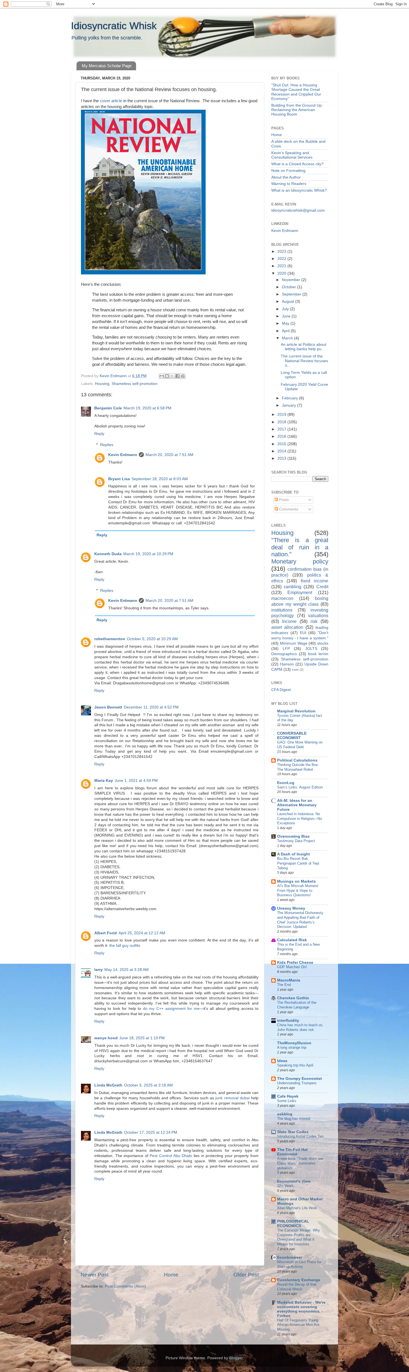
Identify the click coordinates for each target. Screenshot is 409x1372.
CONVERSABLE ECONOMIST (292, 735)
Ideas (282, 1061)
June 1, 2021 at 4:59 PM (136, 780)
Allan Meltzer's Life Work (297, 1208)
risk (314, 621)
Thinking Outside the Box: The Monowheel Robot (298, 767)
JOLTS (311, 649)
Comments (288, 509)
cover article (111, 101)
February (290, 398)
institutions (281, 609)
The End (284, 985)
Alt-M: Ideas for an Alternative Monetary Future (297, 805)
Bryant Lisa (119, 479)
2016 (282, 436)
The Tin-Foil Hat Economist (292, 1152)
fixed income (314, 580)
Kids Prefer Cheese (295, 962)
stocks (322, 643)
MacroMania (288, 980)
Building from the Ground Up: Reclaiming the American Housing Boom (297, 109)
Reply (99, 434)
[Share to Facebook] (177, 376)
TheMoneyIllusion (294, 1043)
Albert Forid (105, 933)
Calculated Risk (292, 940)
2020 (282, 273)
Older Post (246, 1275)
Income (289, 621)
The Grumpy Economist (299, 1078)
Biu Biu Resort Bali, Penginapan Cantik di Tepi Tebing (298, 863)
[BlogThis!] (167, 376)
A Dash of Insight (293, 854)
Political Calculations (297, 760)
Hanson (287, 664)
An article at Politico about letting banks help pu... (303, 346)
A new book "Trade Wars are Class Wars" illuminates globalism (300, 1163)
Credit (322, 586)
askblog (284, 1114)
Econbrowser (289, 1257)
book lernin (318, 654)
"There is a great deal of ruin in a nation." (299, 547)
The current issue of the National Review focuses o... (304, 360)
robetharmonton (109, 639)
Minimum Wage (293, 643)
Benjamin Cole (108, 408)
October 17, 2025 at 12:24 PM (150, 1132)
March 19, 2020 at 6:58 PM (147, 408)
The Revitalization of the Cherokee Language (296, 1004)
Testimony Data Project (296, 841)
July (286, 309)
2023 (282, 251)
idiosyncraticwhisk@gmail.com (298, 210)
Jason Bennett (108, 707)
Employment (299, 592)
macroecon (282, 598)
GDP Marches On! (292, 967)
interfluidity (288, 1020)
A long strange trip (291, 1047)
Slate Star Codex (293, 1132)
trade (295, 669)
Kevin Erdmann (122, 455)
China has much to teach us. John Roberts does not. (300, 1027)
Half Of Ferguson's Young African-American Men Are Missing (298, 1324)
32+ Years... (287, 1186)
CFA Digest (281, 690)
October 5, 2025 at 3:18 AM (148, 1085)
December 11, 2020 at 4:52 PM (151, 707)
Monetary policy (299, 561)
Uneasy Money (291, 908)
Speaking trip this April (295, 1065)
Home (171, 1275)
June (287, 316)
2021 (282, 266)
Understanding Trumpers (297, 1083)
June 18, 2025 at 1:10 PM (142, 1038)
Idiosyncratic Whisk (114, 25)
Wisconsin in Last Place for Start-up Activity (299, 1264)
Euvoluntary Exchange (298, 1280)
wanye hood (106, 1038)
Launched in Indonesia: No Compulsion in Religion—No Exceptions (299, 818)
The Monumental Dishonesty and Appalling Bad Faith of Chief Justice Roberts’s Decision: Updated (300, 920)
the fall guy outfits (124, 945)
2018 (282, 422)
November (291, 280)
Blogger (236, 1358)
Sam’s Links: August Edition (300, 787)
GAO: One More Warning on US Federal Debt (299, 744)
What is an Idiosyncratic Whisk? (299, 190)
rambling (292, 586)
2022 (282, 259)
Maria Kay (103, 780)
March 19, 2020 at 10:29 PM (148, 554)
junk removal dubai (232, 1098)
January (289, 405)
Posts (283, 500)
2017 (282, 429)
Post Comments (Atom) (125, 1286)
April (286, 331)
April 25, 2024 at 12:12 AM (142, 933)
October (289, 287)
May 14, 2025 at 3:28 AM (126, 970)
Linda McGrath (108, 1085)
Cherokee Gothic (293, 998)
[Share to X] (172, 376)
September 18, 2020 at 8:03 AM (160, 479)
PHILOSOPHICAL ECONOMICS (293, 1223)
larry (98, 970)
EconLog (285, 783)
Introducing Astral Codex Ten (300, 1136)
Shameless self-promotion (134, 384)
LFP (286, 649)
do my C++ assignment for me (171, 1009)
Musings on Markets (296, 881)
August (288, 301)
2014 (282, 451)
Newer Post (95, 1275)
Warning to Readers (288, 184)
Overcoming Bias (293, 836)
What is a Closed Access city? (297, 164)
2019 (282, 414)
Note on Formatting (288, 171)
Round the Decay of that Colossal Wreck (296, 1286)
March (288, 338)
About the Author (286, 177)
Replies (106, 445)
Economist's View (294, 1181)
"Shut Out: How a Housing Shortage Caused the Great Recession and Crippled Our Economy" (296, 92)
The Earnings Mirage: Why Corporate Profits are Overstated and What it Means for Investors (298, 1237)
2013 (282, 458)
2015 (282, 444)
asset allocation (287, 627)
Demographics (284, 654)
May (286, 323)
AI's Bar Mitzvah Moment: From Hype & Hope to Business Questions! (298, 890)
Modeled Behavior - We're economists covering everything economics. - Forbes (301, 1309)
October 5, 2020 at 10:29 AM (152, 639)
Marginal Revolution (296, 711)
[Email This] (161, 376)
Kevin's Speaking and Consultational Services (291, 155)
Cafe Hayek (288, 1096)
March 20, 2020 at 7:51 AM (169, 455)
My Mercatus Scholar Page (107, 65)
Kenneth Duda (108, 554)
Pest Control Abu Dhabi (171, 1156)
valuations (318, 615)
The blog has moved (293, 1118)
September (292, 294)
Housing (102, 384)
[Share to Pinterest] (183, 376)
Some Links (286, 1101)
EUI (303, 633)
